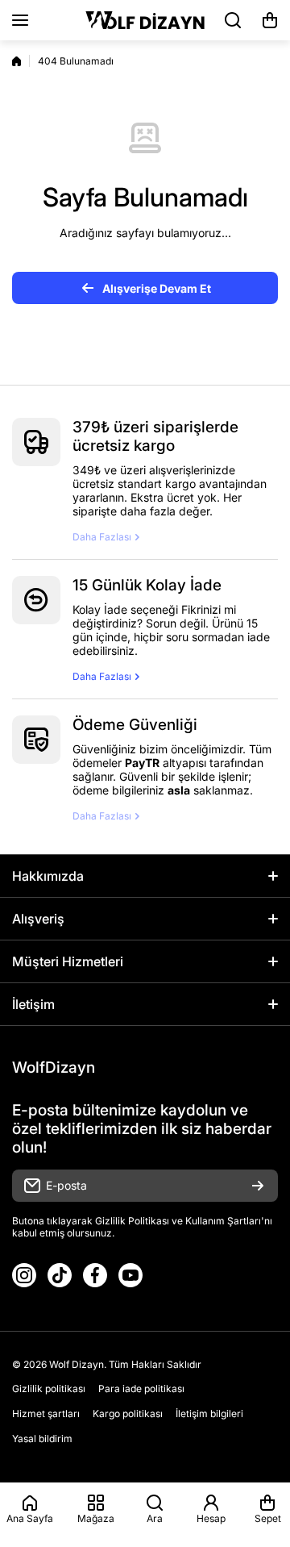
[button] (270, 20)
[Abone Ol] (258, 1186)
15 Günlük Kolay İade (147, 585)
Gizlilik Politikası (132, 1221)
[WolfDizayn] (145, 20)
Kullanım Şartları (223, 1221)
